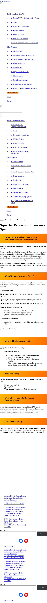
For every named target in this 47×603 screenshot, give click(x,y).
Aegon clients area (10, 500)
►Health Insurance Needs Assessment (24, 43)
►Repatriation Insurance (19, 80)
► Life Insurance (17, 76)
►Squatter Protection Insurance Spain (24, 88)
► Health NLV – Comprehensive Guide (25, 18)
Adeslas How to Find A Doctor (15, 496)
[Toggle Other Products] (36, 158)
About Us (7, 527)
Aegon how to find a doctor (14, 502)
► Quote (14, 22)
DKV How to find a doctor (13, 519)
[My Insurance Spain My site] (23, 6)
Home (1, 220)
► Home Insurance (17, 63)
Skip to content (5, 1)
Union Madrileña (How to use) (15, 525)
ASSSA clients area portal (13, 509)
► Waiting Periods (17, 30)
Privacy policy (9, 546)
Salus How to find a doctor (13, 521)
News (9, 97)
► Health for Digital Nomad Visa (22, 55)
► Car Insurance (17, 51)
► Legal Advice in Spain (20, 72)
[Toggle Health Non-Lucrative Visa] (36, 121)
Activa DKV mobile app (12, 513)
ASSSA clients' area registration (15, 507)
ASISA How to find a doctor (14, 504)
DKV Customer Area (11, 515)
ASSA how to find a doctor (13, 511)
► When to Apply (17, 34)
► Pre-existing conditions (20, 26)
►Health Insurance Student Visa (22, 59)
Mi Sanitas (8, 523)
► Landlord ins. (16, 68)
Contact (9, 101)
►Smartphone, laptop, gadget (21, 84)
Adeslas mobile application (13, 498)
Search (2, 530)
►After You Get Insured (19, 39)
